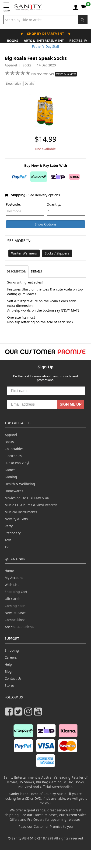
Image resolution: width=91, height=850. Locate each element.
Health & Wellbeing (20, 484)
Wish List (12, 584)
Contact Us (13, 678)
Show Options (45, 224)
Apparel (11, 434)
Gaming (11, 477)
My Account (14, 577)
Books (12, 40)
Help (8, 664)
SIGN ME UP (71, 404)
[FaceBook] (9, 713)
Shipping (12, 650)
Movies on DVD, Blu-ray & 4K (27, 498)
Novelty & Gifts (16, 519)
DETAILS (36, 271)
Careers (11, 657)
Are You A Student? (19, 627)
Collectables (14, 449)
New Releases (15, 612)
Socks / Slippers (57, 253)
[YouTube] (39, 713)
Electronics (13, 456)
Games (10, 470)
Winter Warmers (24, 253)
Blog (8, 671)
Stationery (13, 533)
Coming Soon (15, 605)
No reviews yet (43, 74)
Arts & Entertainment (44, 40)
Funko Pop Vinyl (17, 463)
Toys (8, 540)
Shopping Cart (16, 591)
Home (9, 570)
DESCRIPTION (16, 271)
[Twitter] (19, 713)
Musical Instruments (21, 512)
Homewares (14, 491)
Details (29, 84)
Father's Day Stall (45, 46)
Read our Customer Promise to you (45, 826)
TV (6, 547)
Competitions (15, 620)
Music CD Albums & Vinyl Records (31, 505)
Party (9, 526)
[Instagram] (29, 713)
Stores (9, 685)
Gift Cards (12, 598)
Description (13, 84)
